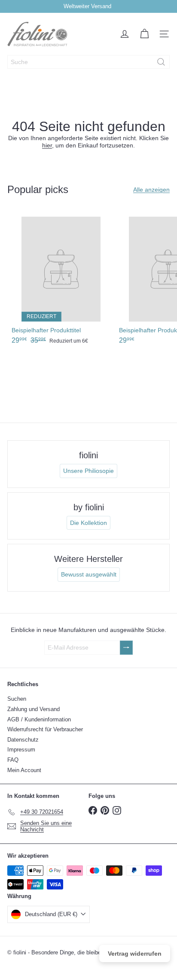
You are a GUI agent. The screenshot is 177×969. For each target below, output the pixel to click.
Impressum (21, 749)
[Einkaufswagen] (144, 33)
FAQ (12, 760)
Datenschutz (23, 739)
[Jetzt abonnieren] (126, 648)
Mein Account (24, 770)
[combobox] (88, 62)
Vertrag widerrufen (135, 953)
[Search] (161, 62)
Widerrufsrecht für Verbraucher (45, 729)
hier (47, 145)
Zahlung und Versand (33, 709)
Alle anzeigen (151, 189)
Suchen (16, 699)
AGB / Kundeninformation (39, 719)
